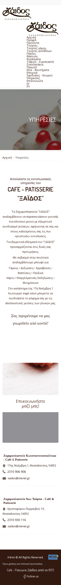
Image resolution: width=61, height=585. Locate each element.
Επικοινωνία (35, 81)
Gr (28, 83)
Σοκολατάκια (35, 64)
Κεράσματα (34, 59)
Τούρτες (32, 45)
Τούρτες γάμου (36, 48)
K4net (11, 557)
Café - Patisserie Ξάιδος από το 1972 (30, 570)
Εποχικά (32, 73)
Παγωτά (32, 67)
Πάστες (31, 54)
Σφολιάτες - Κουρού (40, 75)
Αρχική (31, 37)
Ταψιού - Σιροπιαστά (40, 62)
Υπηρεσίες (33, 78)
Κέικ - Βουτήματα (38, 70)
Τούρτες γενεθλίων (39, 51)
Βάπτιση (32, 56)
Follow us (33, 576)
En (28, 86)
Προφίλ (31, 40)
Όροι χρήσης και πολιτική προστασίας (23, 563)
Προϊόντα (33, 43)
